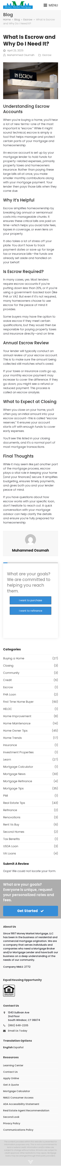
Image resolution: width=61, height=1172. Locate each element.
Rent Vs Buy (11, 824)
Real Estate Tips (14, 803)
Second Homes (13, 832)
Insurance (10, 745)
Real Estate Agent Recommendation (26, 1110)
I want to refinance (30, 611)
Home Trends (12, 738)
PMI (5, 796)
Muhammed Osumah (20, 55)
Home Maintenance (16, 723)
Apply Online (11, 1078)
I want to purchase (30, 600)
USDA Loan (10, 846)
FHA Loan (9, 694)
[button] (51, 5)
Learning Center (13, 1065)
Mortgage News (14, 774)
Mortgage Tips (13, 788)
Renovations (11, 817)
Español (18, 1047)
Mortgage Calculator (18, 767)
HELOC (7, 709)
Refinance (10, 810)
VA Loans (9, 853)
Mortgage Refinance (17, 781)
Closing (8, 666)
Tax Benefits (11, 839)
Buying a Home (13, 658)
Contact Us (10, 1072)
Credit (7, 680)
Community (11, 673)
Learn (7, 759)
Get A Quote (11, 1085)
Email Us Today (17, 1031)
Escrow (47, 55)
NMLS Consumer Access (18, 1097)
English (8, 1047)
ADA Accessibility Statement (21, 1104)
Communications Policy (18, 1130)
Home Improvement (17, 716)
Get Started (27, 910)
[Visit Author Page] (30, 539)
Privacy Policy (11, 1123)
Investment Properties (18, 752)
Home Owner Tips (15, 731)
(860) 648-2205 (18, 1025)
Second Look (11, 1117)
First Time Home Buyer (18, 702)
